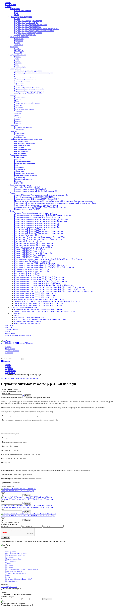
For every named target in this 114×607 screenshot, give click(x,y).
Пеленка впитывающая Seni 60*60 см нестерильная (33, 243)
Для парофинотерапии (22, 149)
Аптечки (17, 159)
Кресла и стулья (20, 67)
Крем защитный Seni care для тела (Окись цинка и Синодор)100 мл (39, 237)
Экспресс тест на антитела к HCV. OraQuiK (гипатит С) (35, 191)
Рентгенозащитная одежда (24, 109)
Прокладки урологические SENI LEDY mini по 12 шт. (34, 295)
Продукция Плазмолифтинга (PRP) (23, 307)
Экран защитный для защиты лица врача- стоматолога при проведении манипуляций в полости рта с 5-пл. (55, 203)
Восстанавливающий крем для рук (27, 323)
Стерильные (19, 129)
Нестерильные (19, 133)
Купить (27, 395)
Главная (8, 3)
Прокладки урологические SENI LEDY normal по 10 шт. (35, 297)
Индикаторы (19, 167)
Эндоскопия (18, 83)
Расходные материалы (18, 155)
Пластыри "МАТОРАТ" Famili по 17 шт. (29, 249)
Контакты (9, 325)
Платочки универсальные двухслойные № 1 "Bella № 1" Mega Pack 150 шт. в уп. (44, 267)
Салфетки (18, 111)
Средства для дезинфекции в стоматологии (30, 25)
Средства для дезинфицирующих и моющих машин (34, 31)
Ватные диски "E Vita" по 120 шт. (27, 273)
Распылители (19, 75)
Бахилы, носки (19, 97)
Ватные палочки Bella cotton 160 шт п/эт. (29, 229)
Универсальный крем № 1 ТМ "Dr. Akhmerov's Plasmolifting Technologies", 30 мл (44, 311)
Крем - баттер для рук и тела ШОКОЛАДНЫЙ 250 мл (34, 197)
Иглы (16, 165)
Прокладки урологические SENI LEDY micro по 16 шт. (35, 293)
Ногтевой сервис (16, 313)
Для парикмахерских (22, 145)
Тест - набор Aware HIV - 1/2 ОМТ (27, 187)
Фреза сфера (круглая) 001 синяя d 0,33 (29, 317)
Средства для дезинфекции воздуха (27, 27)
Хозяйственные (20, 137)
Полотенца (18, 107)
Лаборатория (19, 85)
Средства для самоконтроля (20, 185)
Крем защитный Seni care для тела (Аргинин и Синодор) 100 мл (38, 239)
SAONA (17, 49)
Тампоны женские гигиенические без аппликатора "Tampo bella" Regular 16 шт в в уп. (47, 301)
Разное (12, 193)
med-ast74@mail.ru (26, 343)
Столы (16, 65)
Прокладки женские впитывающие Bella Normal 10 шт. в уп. (37, 217)
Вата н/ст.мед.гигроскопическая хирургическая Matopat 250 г (37, 225)
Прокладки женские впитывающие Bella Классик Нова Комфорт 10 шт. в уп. (43, 285)
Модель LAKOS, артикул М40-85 (18, 335)
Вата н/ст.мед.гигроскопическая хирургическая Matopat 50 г (37, 227)
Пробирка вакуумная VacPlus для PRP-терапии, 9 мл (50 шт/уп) (38, 309)
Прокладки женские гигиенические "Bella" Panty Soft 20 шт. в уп (39, 277)
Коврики (17, 99)
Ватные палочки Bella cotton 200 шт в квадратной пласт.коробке (38, 231)
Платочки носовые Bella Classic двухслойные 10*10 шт (35, 261)
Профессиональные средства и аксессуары (26, 139)
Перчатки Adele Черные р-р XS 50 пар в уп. (17, 491)
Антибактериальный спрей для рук (27, 321)
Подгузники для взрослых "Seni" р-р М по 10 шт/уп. (34, 269)
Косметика (14, 47)
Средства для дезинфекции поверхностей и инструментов (36, 29)
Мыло (16, 15)
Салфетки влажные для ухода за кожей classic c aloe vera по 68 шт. (39, 299)
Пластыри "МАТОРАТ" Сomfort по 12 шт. (30, 257)
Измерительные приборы (19, 37)
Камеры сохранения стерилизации (27, 87)
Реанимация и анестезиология (25, 175)
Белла (12, 211)
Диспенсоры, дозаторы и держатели (28, 71)
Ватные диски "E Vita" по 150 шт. (27, 275)
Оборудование (15, 69)
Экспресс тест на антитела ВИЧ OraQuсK (30, 189)
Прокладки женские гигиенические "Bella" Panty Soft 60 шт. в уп (39, 279)
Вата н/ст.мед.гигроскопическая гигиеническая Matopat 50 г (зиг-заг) (40, 221)
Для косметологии (21, 141)
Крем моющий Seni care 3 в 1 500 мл (28, 241)
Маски (16, 101)
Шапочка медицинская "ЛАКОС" (27, 209)
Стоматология (19, 177)
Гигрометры (18, 39)
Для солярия (19, 147)
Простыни (14, 125)
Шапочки (17, 121)
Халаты (17, 119)
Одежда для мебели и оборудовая (27, 103)
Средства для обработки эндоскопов (28, 33)
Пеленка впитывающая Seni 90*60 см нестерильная (33, 245)
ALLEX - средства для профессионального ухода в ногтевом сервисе (40, 319)
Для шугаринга (20, 153)
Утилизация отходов (22, 81)
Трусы (16, 115)
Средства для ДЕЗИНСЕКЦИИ (26, 23)
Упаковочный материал (23, 179)
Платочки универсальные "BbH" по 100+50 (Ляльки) (34, 263)
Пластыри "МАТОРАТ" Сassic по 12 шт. (29, 255)
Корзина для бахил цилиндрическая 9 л (29, 89)
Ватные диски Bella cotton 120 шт (27, 235)
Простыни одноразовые (23, 127)
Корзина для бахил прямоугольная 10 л (29, 91)
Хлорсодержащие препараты (25, 35)
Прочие (17, 19)
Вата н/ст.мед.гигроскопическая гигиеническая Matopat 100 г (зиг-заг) (41, 219)
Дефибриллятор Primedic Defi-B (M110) (29, 93)
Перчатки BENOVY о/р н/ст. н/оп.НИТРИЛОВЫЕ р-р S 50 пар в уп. (27, 507)
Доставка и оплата (12, 329)
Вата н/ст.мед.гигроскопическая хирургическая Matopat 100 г (37, 223)
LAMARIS (18, 53)
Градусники (18, 41)
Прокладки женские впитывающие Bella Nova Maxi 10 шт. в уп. (38, 283)
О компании (10, 333)
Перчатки (13, 131)
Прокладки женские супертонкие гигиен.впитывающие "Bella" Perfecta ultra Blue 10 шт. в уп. (49, 287)
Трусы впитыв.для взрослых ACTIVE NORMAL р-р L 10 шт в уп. (39, 303)
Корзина (8, 327)
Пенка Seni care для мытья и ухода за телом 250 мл (33, 247)
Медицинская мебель (18, 55)
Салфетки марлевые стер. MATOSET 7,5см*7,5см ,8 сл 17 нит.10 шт (40, 207)
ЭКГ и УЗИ (18, 183)
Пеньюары (18, 105)
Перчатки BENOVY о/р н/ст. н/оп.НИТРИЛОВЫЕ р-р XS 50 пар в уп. (28, 516)
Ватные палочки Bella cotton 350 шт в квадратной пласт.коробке (38, 233)
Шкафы (17, 61)
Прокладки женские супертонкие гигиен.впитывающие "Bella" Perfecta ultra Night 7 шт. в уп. (49, 289)
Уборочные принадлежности (25, 79)
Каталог (8, 7)
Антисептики (15, 9)
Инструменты (19, 169)
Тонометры (18, 45)
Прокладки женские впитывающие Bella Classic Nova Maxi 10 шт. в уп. (41, 281)
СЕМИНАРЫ (10, 5)
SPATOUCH (19, 51)
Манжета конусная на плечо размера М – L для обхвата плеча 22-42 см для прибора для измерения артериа (54, 201)
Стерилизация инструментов (25, 77)
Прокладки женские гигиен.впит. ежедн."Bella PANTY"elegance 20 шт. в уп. (43, 215)
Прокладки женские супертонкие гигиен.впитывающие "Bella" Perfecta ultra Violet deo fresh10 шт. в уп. (53, 291)
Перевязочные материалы (24, 173)
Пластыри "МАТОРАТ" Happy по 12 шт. (29, 251)
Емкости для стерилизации (24, 163)
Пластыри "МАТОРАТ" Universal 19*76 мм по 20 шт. (34, 253)
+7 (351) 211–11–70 (9, 343)
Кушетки (17, 57)
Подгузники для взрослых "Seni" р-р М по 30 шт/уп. (34, 271)
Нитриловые (10, 373)
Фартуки (17, 117)
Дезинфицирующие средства (21, 17)
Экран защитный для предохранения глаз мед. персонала (36, 205)
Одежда (13, 95)
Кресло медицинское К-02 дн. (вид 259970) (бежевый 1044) (36, 199)
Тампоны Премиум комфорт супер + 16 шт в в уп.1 (33, 213)
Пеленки (17, 123)
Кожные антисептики (22, 11)
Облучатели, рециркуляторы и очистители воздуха (33, 73)
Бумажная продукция (22, 161)
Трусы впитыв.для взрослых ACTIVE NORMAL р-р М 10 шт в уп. (39, 305)
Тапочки (17, 113)
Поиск (7, 331)
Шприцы (17, 181)
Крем (16, 13)
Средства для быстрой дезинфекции (28, 21)
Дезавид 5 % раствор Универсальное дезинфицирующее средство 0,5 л (41, 195)
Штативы (17, 63)
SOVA (16, 315)
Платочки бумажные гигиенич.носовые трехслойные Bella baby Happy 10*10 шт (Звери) (48, 259)
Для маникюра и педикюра (24, 143)
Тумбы (16, 59)
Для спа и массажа (21, 151)
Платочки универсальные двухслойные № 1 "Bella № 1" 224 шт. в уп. (40, 265)
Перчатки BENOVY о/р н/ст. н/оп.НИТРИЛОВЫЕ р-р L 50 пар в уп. (27, 499)
